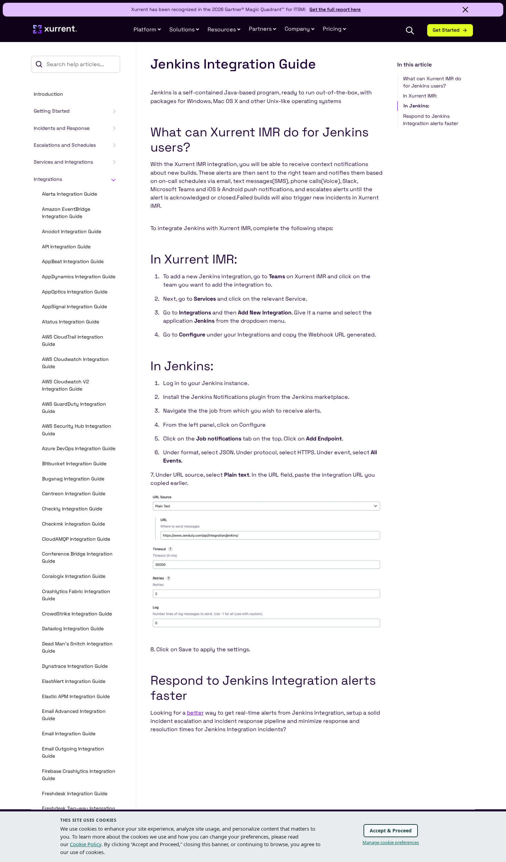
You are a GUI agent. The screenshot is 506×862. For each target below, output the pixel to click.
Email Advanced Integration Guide (74, 714)
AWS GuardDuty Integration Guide (74, 407)
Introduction (48, 94)
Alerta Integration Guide (69, 194)
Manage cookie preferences (390, 842)
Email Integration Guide (68, 733)
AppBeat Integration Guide (73, 261)
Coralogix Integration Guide (73, 576)
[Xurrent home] (55, 32)
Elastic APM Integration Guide (76, 696)
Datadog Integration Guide (73, 629)
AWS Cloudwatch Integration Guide (75, 363)
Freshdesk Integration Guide (74, 793)
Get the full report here (335, 9)
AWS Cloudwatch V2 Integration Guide (65, 385)
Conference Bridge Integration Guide (77, 557)
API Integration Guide (66, 246)
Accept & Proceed (391, 830)
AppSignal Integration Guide (74, 307)
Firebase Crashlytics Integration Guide (78, 774)
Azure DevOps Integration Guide (78, 448)
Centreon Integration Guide (73, 494)
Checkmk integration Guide (73, 524)
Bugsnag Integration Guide (73, 479)
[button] (262, 29)
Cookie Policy (85, 844)
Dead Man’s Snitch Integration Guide (77, 647)
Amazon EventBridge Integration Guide (66, 212)
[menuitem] (147, 29)
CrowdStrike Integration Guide (77, 614)
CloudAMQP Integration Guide (76, 539)
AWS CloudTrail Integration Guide (72, 340)
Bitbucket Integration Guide (74, 463)
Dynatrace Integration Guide (75, 666)
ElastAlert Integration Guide (73, 681)
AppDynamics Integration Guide (78, 276)
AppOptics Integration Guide (74, 292)
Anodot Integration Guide (71, 231)
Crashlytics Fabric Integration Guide (76, 595)
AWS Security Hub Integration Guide (76, 430)
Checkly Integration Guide (72, 509)
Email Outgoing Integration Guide (73, 752)
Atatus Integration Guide (70, 322)
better (195, 712)
